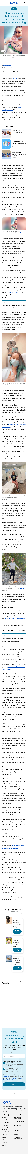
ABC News (4, 1137)
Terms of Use (6, 1076)
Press (15, 1128)
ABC (3, 1140)
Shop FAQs (4, 1134)
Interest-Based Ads (19, 1121)
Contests (4, 1117)
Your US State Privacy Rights (17, 1117)
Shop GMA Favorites (14, 909)
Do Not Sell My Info (6, 1125)
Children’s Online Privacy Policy (6, 1128)
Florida (15, 79)
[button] (2, 3)
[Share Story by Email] (14, 71)
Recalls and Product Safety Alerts (18, 1138)
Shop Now (17, 931)
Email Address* (7, 1053)
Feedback (16, 1130)
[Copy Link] (17, 71)
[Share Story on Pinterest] (10, 71)
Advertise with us (6, 1132)
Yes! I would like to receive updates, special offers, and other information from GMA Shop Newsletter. (15, 1064)
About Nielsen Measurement (17, 1124)
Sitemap (16, 1134)
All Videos (4, 1142)
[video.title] (14, 40)
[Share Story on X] (7, 71)
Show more (22, 232)
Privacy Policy (14, 1078)
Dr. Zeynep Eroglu (12, 292)
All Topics (4, 1145)
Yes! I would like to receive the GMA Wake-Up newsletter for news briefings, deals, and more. (15, 1070)
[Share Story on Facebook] (3, 71)
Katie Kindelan (7, 65)
